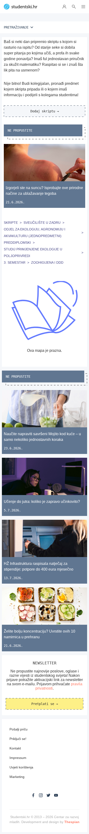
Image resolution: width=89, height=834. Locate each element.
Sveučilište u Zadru (42, 222)
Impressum (17, 758)
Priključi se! (17, 739)
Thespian (72, 822)
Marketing (16, 777)
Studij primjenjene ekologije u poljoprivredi (33, 252)
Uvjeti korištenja (21, 767)
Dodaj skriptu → (44, 111)
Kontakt (15, 748)
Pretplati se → (44, 704)
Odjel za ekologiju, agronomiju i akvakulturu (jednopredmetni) (34, 232)
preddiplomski (17, 242)
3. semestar (14, 262)
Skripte (11, 222)
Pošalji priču (18, 729)
